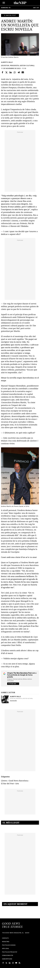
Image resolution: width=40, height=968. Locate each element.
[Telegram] (18, 72)
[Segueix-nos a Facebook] (3, 963)
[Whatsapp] (14, 72)
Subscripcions (7, 959)
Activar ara (12, 683)
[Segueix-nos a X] (6, 963)
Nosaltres (5, 941)
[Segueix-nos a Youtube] (16, 963)
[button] (3, 2)
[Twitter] (6, 72)
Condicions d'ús (7, 955)
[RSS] (19, 963)
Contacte (5, 938)
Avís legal (5, 948)
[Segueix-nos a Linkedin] (10, 963)
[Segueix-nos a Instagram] (13, 963)
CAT (34, 7)
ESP (38, 7)
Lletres (4, 780)
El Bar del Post (7, 783)
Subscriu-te (5, 7)
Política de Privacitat (9, 952)
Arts (17, 783)
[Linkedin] (10, 72)
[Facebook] (2, 72)
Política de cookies (8, 945)
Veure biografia (13, 700)
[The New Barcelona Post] (12, 925)
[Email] (22, 72)
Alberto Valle (7, 62)
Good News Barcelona (18, 780)
